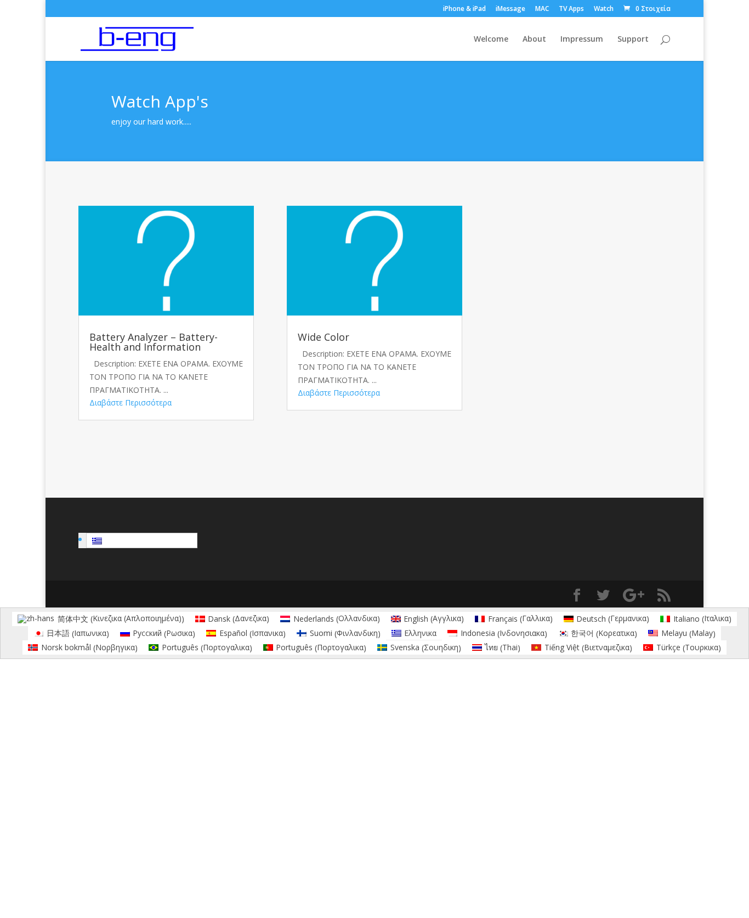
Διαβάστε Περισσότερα (130, 402)
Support (633, 39)
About (534, 39)
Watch (604, 9)
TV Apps (571, 9)
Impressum (581, 39)
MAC (542, 9)
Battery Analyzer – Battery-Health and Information (153, 341)
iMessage (510, 9)
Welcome (491, 39)
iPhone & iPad (464, 9)
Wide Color (323, 336)
